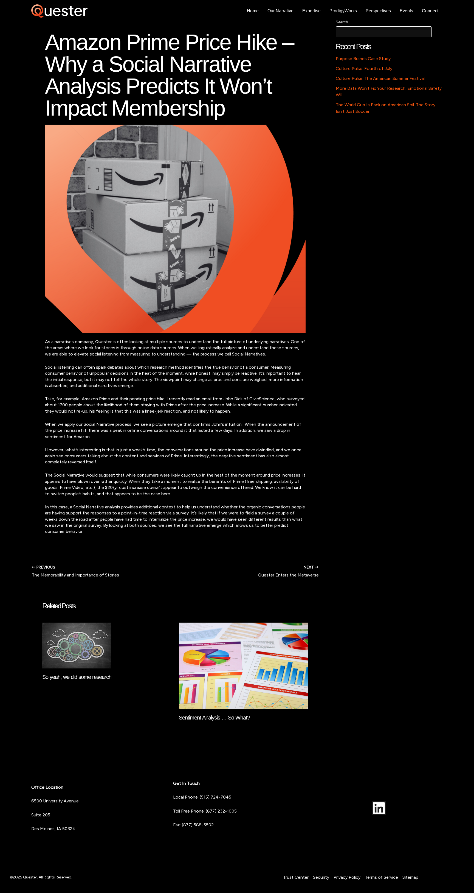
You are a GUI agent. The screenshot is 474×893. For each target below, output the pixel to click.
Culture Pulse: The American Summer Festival (380, 78)
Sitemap (410, 877)
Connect (430, 11)
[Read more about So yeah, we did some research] (76, 645)
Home (253, 11)
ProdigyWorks (343, 11)
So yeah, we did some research (76, 677)
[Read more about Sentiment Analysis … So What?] (244, 665)
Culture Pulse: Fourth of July (364, 68)
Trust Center (296, 877)
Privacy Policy (347, 877)
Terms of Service (381, 877)
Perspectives (378, 11)
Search (342, 22)
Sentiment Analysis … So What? (214, 718)
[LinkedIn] (379, 808)
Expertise (311, 11)
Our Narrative (280, 11)
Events (406, 11)
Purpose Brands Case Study (363, 58)
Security (321, 877)
